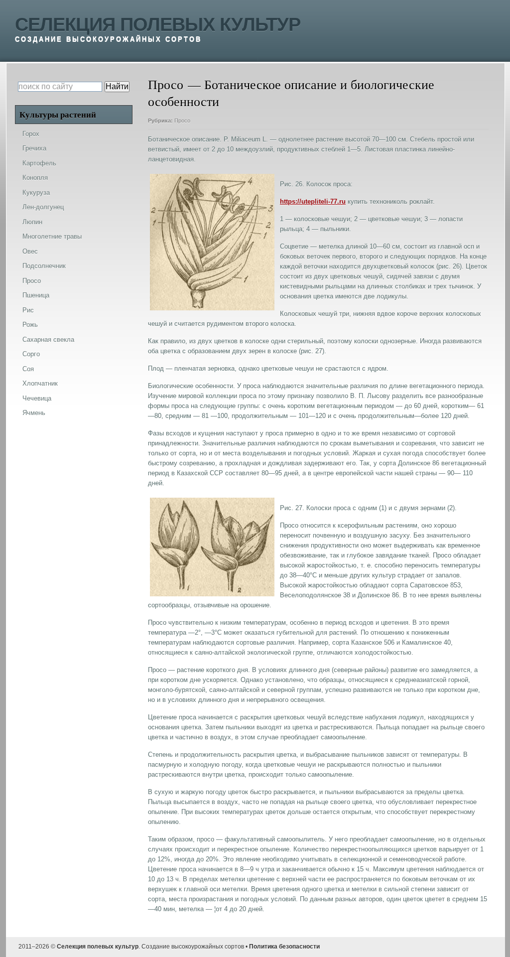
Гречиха (34, 148)
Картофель (39, 163)
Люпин (32, 222)
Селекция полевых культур (157, 24)
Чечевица (36, 398)
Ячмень (33, 412)
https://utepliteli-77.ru (313, 201)
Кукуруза (36, 192)
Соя (28, 369)
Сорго (31, 354)
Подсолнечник (44, 266)
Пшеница (35, 295)
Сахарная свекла (48, 339)
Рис (28, 310)
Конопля (35, 177)
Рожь (30, 324)
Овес (30, 251)
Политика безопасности (284, 946)
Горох (30, 133)
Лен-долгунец (43, 207)
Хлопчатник (40, 383)
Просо (182, 121)
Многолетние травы (52, 236)
